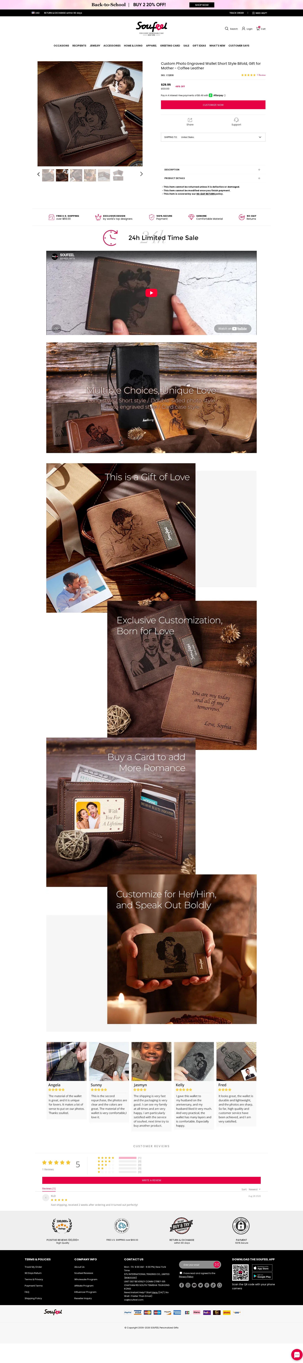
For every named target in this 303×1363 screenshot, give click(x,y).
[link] (61, 45)
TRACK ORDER (236, 12)
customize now (213, 105)
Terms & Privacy (34, 1278)
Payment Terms (34, 1285)
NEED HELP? (261, 13)
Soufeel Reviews (83, 1272)
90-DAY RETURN (205, 193)
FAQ (27, 1291)
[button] (231, 28)
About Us (79, 1266)
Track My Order (33, 1266)
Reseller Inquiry (83, 1297)
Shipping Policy (33, 1297)
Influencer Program (85, 1291)
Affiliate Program (83, 1285)
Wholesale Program (85, 1278)
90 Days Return (33, 1272)
